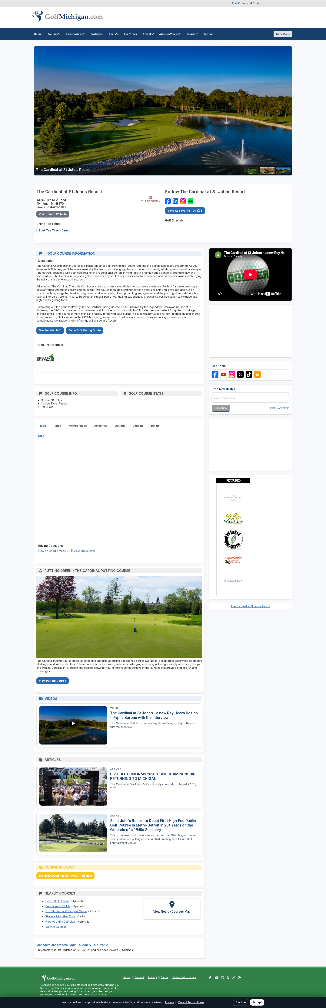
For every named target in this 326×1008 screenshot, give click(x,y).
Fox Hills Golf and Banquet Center (66, 911)
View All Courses (55, 926)
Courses (53, 34)
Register (257, 3)
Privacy (152, 977)
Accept (257, 1002)
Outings (120, 425)
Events (191, 34)
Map (43, 425)
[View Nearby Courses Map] (172, 908)
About (126, 977)
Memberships (78, 425)
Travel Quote (283, 33)
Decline (241, 1002)
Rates (57, 425)
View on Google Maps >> (54, 550)
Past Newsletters (279, 408)
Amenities (100, 425)
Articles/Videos (168, 34)
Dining (155, 425)
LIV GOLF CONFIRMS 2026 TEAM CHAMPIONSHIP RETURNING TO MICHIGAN (152, 776)
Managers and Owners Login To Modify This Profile (72, 945)
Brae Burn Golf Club (57, 906)
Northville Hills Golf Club (60, 921)
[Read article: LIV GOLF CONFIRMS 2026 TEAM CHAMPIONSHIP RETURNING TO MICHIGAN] (73, 786)
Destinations (74, 34)
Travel (147, 34)
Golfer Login (241, 3)
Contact (139, 977)
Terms (164, 977)
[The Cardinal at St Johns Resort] (251, 173)
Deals (112, 34)
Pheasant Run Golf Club (60, 916)
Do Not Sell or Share (184, 977)
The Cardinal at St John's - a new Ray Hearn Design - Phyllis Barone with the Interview (154, 715)
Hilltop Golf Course (57, 901)
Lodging (138, 425)
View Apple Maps (84, 550)
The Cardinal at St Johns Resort (250, 606)
